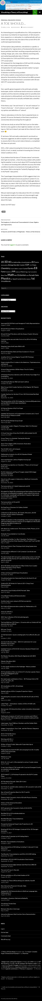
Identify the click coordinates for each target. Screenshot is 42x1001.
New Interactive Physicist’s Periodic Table (13, 886)
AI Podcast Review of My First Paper (12, 408)
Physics (18, 20)
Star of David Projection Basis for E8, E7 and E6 (15, 792)
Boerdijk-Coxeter (19, 265)
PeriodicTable (34, 275)
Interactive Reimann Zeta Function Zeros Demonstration (18, 914)
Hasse (23, 272)
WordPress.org (5, 939)
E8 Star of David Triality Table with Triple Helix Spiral (17, 744)
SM (9, 967)
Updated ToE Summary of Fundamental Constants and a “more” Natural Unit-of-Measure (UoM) (20, 414)
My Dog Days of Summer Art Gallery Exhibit (14, 507)
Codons (16, 268)
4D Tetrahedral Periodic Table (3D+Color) (13, 781)
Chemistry (5, 268)
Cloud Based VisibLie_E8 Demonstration (13, 596)
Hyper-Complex (32, 951)
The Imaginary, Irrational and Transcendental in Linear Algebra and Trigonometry (20, 222)
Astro (37, 262)
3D (6, 261)
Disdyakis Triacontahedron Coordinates (13, 534)
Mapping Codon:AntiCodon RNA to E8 (13, 346)
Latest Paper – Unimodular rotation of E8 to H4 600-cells (18, 704)
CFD (30, 265)
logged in (13, 245)
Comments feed (6, 936)
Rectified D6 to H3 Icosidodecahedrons (13, 813)
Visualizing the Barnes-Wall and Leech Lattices (15, 382)
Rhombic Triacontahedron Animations (12, 841)
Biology (10, 265)
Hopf (29, 272)
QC (11, 279)
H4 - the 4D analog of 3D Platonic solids (25, 963)
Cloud (12, 268)
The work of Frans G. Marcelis (10, 870)
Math (11, 274)
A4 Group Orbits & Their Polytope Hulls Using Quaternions (19, 546)
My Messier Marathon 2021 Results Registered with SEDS (18, 656)
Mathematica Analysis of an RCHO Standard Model (16, 454)
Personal (4, 20)
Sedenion (28, 279)
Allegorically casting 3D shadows (12, 961)
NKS (15, 275)
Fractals (7, 272)
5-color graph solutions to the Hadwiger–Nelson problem (18, 666)
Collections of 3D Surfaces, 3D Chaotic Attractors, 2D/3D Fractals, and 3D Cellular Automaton (18, 513)
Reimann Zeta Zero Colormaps (10, 909)
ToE (4, 211)
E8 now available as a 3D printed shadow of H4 (15, 875)
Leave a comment (28, 27)
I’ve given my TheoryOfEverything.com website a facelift (18, 880)
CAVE (31, 961)
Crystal (25, 268)
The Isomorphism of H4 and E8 (10, 502)
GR (4, 967)
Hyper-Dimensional (7, 953)
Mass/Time (4, 275)
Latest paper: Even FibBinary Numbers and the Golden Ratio (19, 723)
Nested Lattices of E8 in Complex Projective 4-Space (17, 691)
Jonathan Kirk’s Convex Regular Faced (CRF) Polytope (17, 357)
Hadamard (18, 272)
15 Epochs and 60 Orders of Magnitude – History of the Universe (20, 231)
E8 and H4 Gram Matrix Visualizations (12, 329)
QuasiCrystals (17, 279)
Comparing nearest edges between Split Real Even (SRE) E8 (18, 864)
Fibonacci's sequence (26, 969)
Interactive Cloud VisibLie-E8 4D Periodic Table (15, 590)
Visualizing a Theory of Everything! (14, 12)
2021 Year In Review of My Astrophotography (15, 617)
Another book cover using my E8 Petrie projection (16, 601)
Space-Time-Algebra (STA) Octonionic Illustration (16, 443)
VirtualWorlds (6, 281)
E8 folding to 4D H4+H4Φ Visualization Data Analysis (17, 859)
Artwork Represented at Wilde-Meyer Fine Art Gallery (17, 369)
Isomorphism (34, 272)
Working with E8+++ (7, 739)
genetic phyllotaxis (12, 969)
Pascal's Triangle (13, 965)
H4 (13, 271)
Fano (3, 271)
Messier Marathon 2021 (8, 661)
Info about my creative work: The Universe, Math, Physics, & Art (20, 528)
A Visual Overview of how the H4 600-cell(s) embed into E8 (19, 433)
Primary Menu (39, 12)
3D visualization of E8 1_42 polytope (12, 686)
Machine (25, 953)
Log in (3, 929)
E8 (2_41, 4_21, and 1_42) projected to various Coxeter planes (19, 762)
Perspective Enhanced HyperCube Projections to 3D (17, 824)
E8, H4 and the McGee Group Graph (12, 420)
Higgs (26, 272)
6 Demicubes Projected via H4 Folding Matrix (15, 836)
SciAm (24, 279)
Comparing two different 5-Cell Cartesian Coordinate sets (18, 551)
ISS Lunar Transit (6, 629)
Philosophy (11, 20)
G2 (11, 272)
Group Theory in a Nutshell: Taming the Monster (15, 438)
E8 (35, 268)
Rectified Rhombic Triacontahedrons (12, 818)
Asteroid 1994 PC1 (7, 612)
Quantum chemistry (21, 967)
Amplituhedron (26, 262)
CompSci (20, 268)
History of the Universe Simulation (11, 803)
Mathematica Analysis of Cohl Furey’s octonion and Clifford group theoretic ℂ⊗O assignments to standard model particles (19, 717)
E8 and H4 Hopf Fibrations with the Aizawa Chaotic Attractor (19, 334)
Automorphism (4, 265)
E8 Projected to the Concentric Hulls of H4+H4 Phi (16, 808)
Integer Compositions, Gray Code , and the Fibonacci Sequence (20, 728)
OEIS (27, 275)
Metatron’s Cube (6, 757)
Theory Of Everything (8, 951)
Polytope (16, 953)
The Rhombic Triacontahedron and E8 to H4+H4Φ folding (18, 854)
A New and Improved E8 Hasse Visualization (14, 573)
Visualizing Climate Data (8, 903)
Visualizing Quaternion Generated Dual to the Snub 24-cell (18, 578)
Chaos (34, 265)
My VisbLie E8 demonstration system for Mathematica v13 (18, 606)
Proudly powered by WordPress (9, 998)
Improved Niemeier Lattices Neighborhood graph (16, 459)
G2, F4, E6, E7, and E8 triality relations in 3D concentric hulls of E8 (21, 787)
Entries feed (4, 932)
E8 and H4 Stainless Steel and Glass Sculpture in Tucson (17, 352)
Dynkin (31, 268)
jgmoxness (16, 27)
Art (33, 262)
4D (9, 262)
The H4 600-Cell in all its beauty (10, 449)
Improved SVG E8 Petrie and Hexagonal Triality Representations (20, 323)
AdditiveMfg (16, 262)
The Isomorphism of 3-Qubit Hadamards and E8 (15, 486)
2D (2, 261)
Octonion (21, 275)
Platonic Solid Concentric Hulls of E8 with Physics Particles (19, 797)
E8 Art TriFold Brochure (8, 734)
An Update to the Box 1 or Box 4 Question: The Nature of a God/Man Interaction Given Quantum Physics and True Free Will (20, 540)
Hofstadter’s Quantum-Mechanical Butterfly (14, 898)
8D (12, 262)
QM (6, 967)
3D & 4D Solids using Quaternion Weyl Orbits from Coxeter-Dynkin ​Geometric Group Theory (19, 566)
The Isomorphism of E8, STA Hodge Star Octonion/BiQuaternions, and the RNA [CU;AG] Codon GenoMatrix (21, 402)
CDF (27, 264)
